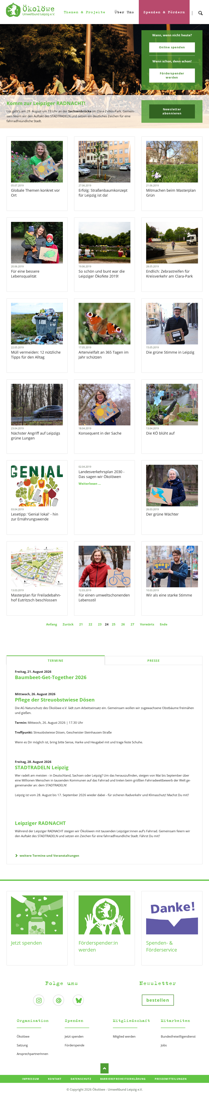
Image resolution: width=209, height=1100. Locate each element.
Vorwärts (147, 624)
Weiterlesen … (41, 170)
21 (81, 624)
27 (132, 624)
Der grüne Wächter (162, 514)
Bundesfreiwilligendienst (178, 1036)
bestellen (157, 1000)
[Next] (199, 76)
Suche (200, 9)
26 (123, 624)
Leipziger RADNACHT (40, 823)
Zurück (68, 624)
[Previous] (9, 76)
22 (90, 624)
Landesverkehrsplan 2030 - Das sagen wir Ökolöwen (102, 474)
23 (100, 624)
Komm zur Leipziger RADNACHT (102, 125)
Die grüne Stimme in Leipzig (170, 352)
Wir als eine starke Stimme (169, 595)
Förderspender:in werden (98, 946)
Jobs (164, 1045)
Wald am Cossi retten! (106, 125)
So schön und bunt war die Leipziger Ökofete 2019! (102, 274)
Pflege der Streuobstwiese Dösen (55, 699)
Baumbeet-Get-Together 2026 (51, 677)
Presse (153, 660)
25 (114, 624)
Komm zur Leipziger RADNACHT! (46, 103)
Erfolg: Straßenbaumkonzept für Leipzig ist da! (103, 193)
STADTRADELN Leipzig (42, 767)
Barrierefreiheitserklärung (123, 1079)
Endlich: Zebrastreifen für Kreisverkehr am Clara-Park (169, 274)
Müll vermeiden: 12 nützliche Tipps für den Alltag (36, 355)
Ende (163, 624)
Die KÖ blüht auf (160, 433)
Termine (55, 660)
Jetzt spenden (26, 942)
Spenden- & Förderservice (161, 946)
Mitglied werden (124, 1036)
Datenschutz (81, 1079)
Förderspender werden (172, 75)
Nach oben (104, 1068)
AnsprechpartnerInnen (32, 1054)
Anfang (51, 624)
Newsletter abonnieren (171, 111)
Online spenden (172, 47)
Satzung (22, 1045)
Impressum (30, 1079)
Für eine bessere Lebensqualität (25, 274)
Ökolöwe (23, 1036)
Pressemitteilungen (171, 1079)
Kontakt (54, 1079)
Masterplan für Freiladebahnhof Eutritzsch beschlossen (36, 597)
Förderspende (74, 1045)
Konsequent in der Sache (100, 433)
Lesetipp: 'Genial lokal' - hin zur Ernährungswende (34, 516)
